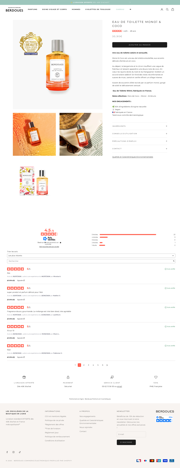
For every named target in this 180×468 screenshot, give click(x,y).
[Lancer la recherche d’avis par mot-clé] (174, 261)
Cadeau (120, 9)
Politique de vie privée (54, 420)
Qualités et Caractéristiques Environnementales (132, 157)
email (119, 386)
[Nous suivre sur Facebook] (7, 452)
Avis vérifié (171, 269)
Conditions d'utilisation (55, 441)
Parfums (32, 9)
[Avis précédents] (75, 365)
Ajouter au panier (139, 45)
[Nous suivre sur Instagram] (13, 452)
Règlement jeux (51, 432)
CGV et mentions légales (55, 416)
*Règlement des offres (54, 424)
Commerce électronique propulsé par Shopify (48, 461)
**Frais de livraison (52, 428)
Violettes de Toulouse (97, 9)
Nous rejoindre (86, 427)
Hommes (76, 9)
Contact (83, 431)
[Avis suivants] (107, 365)
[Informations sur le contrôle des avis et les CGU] (60, 243)
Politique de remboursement (57, 437)
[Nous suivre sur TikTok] (20, 452)
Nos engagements (87, 416)
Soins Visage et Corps (54, 9)
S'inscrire (126, 442)
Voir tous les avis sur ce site (49, 246)
